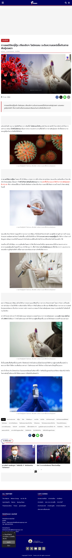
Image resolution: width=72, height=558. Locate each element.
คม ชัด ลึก (23, 498)
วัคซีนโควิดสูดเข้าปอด (49, 430)
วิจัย (23, 419)
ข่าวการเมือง (51, 498)
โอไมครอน (37, 423)
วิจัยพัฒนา (29, 419)
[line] (64, 97)
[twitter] (61, 97)
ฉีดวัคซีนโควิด (37, 430)
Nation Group (15, 498)
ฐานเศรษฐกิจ (22, 506)
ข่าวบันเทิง (40, 502)
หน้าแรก (3, 51)
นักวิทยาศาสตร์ (50, 419)
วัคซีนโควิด (28, 430)
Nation (13, 502)
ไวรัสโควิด (60, 427)
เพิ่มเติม (5, 538)
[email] (68, 97)
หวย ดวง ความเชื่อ (50, 502)
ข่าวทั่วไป (17, 51)
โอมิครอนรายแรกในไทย (25, 423)
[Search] (66, 3)
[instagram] (43, 548)
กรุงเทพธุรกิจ (6, 502)
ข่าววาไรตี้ (60, 502)
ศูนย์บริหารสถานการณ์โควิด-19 (47, 427)
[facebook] (57, 97)
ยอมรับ (9, 542)
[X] (31, 548)
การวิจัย (36, 419)
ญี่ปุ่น (18, 419)
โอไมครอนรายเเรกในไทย (48, 423)
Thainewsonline (7, 506)
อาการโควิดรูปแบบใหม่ (17, 430)
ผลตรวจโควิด (5, 430)
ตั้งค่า (8, 545)
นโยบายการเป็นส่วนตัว (44, 509)
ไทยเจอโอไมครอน (61, 423)
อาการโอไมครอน (6, 427)
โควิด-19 (67, 427)
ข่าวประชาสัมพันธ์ (61, 506)
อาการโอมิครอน (13, 423)
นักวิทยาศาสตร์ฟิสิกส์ (62, 419)
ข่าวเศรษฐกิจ (51, 506)
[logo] (33, 2)
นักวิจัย (42, 419)
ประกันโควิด (22, 427)
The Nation (5, 498)
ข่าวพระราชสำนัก (42, 498)
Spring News (20, 502)
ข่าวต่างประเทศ (10, 51)
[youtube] (35, 548)
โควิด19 (15, 427)
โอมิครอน (4, 423)
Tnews (15, 506)
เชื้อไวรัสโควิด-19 (32, 427)
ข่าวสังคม (59, 498)
